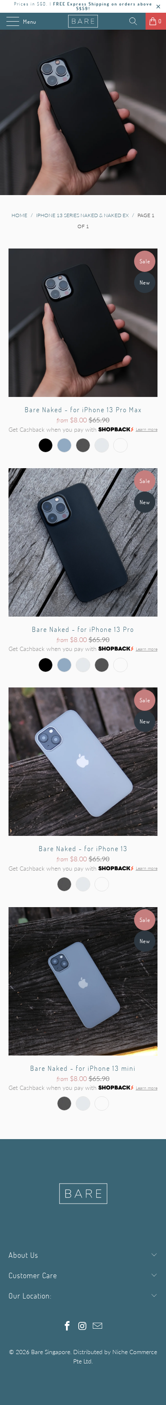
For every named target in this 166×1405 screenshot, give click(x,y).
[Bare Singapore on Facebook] (67, 1326)
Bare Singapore (50, 1351)
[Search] (136, 21)
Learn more (146, 429)
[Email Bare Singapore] (98, 1326)
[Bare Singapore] (83, 21)
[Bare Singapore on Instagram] (82, 1326)
